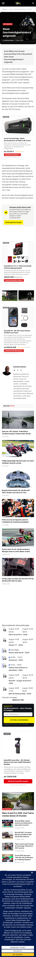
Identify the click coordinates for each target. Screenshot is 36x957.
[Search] (33, 3)
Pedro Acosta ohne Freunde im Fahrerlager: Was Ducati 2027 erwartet (24, 846)
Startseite (4, 9)
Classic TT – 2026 (16, 645)
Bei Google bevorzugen (14, 222)
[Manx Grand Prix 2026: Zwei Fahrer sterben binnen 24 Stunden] (18, 801)
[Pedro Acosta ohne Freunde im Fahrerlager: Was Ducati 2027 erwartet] (7, 846)
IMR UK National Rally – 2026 (20, 694)
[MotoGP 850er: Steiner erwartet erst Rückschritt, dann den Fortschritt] (7, 823)
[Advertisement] (17, 607)
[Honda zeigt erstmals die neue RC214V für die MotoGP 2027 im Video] (18, 567)
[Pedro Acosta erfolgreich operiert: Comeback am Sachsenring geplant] (18, 508)
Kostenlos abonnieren (19, 720)
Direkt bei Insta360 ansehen (14, 280)
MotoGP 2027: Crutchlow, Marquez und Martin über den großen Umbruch (23, 834)
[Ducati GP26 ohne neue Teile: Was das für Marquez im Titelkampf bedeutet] (7, 858)
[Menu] (3, 3)
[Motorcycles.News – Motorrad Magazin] (18, 3)
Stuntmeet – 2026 (16, 660)
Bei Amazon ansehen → (12, 154)
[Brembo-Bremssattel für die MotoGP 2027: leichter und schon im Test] (18, 479)
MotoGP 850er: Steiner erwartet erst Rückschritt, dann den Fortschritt (23, 823)
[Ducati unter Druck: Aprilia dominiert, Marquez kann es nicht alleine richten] (18, 538)
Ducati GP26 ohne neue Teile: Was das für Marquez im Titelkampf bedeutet (24, 857)
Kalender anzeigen (9, 697)
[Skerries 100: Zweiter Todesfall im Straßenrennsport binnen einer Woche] (18, 420)
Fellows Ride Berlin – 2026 (19, 653)
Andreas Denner (9, 40)
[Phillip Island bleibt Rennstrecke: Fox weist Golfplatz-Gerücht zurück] (18, 449)
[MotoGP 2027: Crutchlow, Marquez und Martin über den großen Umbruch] (7, 835)
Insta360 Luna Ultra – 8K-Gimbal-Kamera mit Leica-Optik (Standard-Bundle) (17, 762)
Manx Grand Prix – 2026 (18, 635)
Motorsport (8, 24)
